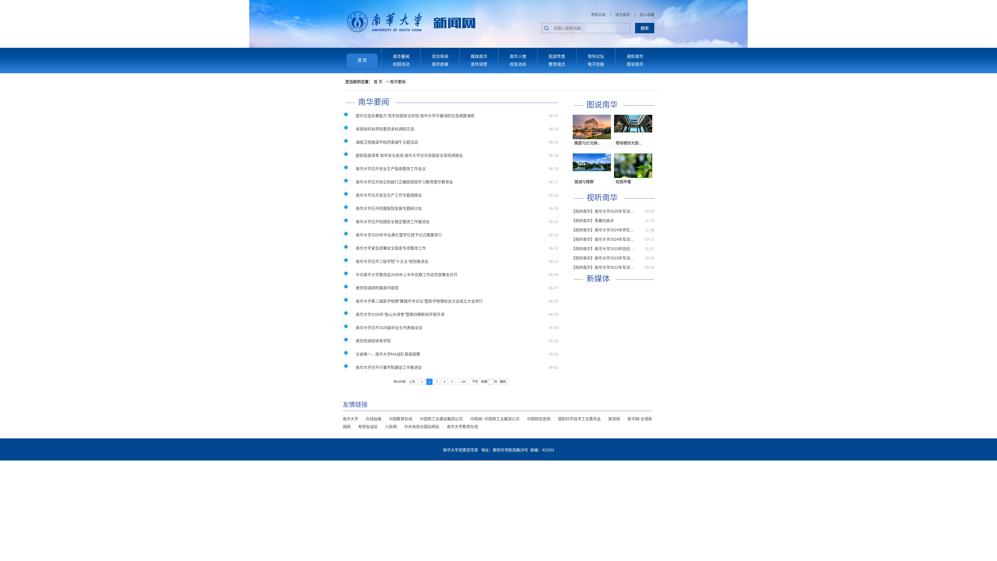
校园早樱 (623, 181)
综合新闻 (440, 56)
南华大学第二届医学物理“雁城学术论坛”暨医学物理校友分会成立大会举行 (419, 301)
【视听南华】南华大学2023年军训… (602, 258)
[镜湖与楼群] (592, 162)
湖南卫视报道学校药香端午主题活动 (387, 142)
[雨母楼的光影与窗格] (633, 123)
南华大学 (350, 419)
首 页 (362, 60)
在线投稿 (373, 419)
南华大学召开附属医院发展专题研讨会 (389, 208)
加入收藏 (647, 14)
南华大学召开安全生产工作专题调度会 (389, 195)
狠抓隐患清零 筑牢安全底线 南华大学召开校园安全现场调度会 (409, 155)
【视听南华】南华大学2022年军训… (602, 267)
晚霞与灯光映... (587, 143)
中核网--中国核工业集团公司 (495, 419)
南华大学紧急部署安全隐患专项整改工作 (391, 248)
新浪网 (614, 419)
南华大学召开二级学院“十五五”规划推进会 (392, 261)
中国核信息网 (538, 419)
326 (463, 382)
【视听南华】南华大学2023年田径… (602, 248)
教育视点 (557, 64)
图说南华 (635, 64)
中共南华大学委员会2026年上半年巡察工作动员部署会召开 (406, 274)
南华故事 (440, 64)
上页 (412, 382)
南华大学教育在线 (462, 426)
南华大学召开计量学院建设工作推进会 (389, 367)
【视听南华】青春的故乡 (592, 220)
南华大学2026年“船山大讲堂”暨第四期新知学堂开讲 (400, 314)
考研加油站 (368, 426)
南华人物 (518, 56)
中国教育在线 (400, 419)
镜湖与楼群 (584, 181)
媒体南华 (479, 56)
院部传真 (557, 56)
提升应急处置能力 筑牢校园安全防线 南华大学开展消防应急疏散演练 (415, 115)
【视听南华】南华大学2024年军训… (602, 239)
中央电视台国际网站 (421, 426)
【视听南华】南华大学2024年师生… (602, 230)
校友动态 (518, 64)
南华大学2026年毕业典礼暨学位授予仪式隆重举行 (399, 235)
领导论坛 (596, 56)
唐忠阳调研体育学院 (373, 341)
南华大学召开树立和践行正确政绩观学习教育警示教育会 (404, 182)
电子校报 (596, 64)
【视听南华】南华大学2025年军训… (602, 211)
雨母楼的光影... (629, 143)
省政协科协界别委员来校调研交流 (385, 129)
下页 (475, 382)
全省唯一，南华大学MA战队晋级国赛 (388, 354)
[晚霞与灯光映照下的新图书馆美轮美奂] (592, 127)
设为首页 (622, 14)
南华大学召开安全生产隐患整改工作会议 (391, 168)
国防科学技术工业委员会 (579, 419)
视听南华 (635, 56)
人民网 (391, 426)
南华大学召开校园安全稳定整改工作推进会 (393, 221)
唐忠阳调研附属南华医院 (377, 288)
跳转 (503, 382)
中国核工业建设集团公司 (441, 419)
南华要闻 (401, 56)
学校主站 (598, 14)
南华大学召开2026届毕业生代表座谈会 (389, 327)
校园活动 (401, 64)
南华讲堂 (479, 64)
